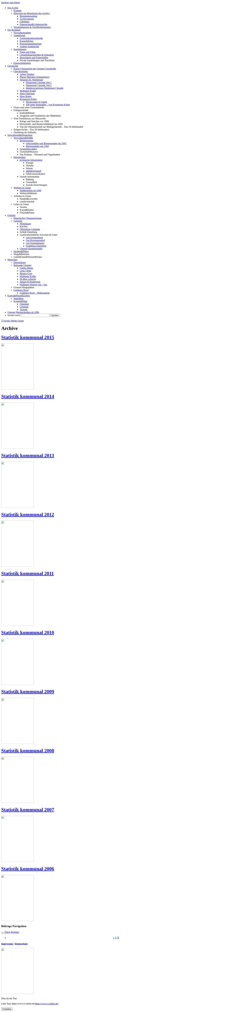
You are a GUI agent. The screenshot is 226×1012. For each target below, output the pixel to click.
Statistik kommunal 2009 (27, 691)
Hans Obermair (27, 93)
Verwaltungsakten (22, 32)
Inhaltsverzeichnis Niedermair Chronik (44, 88)
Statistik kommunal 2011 (27, 573)
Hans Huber (26, 96)
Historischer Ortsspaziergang (28, 218)
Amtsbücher (19, 35)
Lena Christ (25, 270)
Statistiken (19, 298)
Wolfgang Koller (28, 91)
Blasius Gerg (26, 273)
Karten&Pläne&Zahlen (18, 295)
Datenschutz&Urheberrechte (33, 24)
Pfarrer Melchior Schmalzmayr (35, 77)
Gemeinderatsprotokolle (31, 38)
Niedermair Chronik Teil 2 (39, 85)
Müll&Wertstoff (33, 171)
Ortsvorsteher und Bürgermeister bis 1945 (46, 143)
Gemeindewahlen (28, 149)
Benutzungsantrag (28, 16)
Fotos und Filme (28, 52)
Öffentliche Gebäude (30, 229)
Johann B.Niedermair (30, 282)
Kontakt (17, 10)
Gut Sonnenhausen (35, 243)
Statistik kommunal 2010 (27, 632)
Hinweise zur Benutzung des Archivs (32, 13)
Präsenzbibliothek (22, 63)
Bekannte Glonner (22, 265)
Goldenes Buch (21, 290)
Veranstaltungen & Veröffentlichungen (32, 27)
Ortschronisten (21, 71)
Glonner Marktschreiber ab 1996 (23, 312)
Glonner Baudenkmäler (31, 248)
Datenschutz (21, 943)
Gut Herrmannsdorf (35, 240)
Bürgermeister (26, 140)
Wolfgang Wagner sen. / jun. (33, 284)
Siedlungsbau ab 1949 (30, 190)
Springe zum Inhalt (10, 2)
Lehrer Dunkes (27, 74)
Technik (24, 309)
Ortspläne (24, 304)
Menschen (12, 259)
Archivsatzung (27, 19)
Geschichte (12, 66)
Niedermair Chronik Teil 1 (39, 82)
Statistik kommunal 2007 (27, 809)
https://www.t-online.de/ (46, 1003)
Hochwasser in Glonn (36, 102)
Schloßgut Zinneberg (36, 246)
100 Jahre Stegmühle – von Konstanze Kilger (48, 104)
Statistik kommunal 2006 (27, 868)
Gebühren (24, 21)
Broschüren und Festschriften (34, 57)
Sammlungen (20, 49)
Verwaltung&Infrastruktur (19, 135)
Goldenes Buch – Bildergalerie (35, 293)
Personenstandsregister (31, 43)
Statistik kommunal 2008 (27, 750)
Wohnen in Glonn (22, 187)
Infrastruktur (20, 157)
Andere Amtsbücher (29, 46)
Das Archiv (12, 7)
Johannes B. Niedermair (31, 79)
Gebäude (18, 221)
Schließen (6, 1009)
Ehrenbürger (20, 262)
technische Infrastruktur (31, 160)
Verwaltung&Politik (23, 138)
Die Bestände (13, 30)
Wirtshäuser (25, 223)
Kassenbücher (26, 41)
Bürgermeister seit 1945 (37, 146)
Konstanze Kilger (28, 99)
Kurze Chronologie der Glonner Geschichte (35, 68)
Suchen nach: (13, 315)
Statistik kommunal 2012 (27, 514)
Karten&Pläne (20, 301)
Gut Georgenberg (34, 237)
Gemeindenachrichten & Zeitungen (37, 55)
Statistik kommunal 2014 (27, 396)
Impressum (7, 943)
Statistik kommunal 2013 (27, 455)
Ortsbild (11, 215)
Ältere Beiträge (10, 932)
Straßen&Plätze (21, 251)
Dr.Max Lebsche (28, 279)
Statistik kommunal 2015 (27, 337)
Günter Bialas (26, 268)
